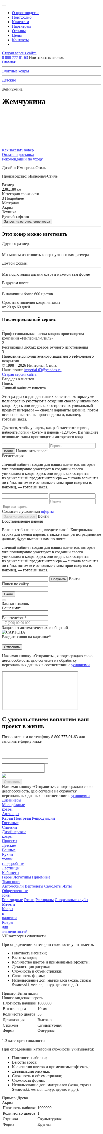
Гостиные (10, 823)
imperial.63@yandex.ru (43, 370)
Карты (7, 818)
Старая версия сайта (19, 53)
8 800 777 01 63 (15, 57)
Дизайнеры (11, 800)
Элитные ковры (15, 71)
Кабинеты (10, 872)
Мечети (8, 904)
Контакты (20, 40)
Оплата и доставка (18, 154)
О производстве (25, 13)
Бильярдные (12, 900)
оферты (47, 511)
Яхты (67, 886)
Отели (29, 900)
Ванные (9, 850)
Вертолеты (34, 886)
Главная (9, 62)
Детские (9, 80)
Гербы (7, 877)
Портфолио (22, 17)
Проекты (9, 841)
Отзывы (19, 31)
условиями (80, 665)
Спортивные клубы (71, 900)
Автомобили (13, 886)
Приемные (41, 877)
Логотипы (22, 877)
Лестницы (11, 868)
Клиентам (20, 22)
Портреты (22, 818)
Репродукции (43, 818)
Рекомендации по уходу (22, 159)
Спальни (9, 827)
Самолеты (53, 886)
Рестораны (45, 900)
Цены (17, 35)
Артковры (10, 814)
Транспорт (11, 881)
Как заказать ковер (18, 150)
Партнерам (21, 26)
